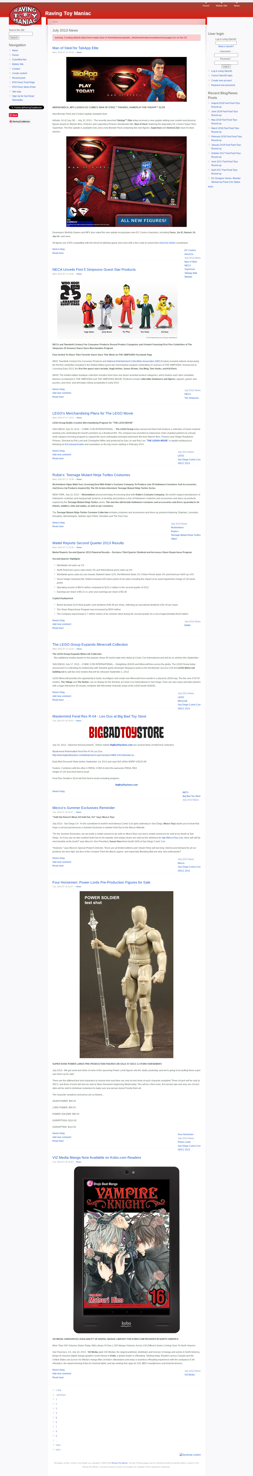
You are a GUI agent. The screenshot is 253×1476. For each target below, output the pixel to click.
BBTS (185, 792)
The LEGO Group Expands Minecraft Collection (90, 644)
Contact (16, 69)
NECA (187, 265)
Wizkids (188, 277)
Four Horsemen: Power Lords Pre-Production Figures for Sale (101, 882)
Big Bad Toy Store (192, 796)
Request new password (223, 85)
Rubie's (175, 531)
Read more (58, 253)
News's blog (58, 249)
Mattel (187, 625)
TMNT (174, 539)
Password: (226, 59)
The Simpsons (191, 398)
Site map (16, 91)
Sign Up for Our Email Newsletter (23, 98)
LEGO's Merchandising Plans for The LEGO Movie (92, 413)
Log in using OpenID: (226, 39)
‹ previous (61, 1395)
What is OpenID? (226, 46)
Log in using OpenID (221, 71)
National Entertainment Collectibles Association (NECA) (135, 361)
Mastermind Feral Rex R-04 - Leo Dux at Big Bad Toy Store (99, 716)
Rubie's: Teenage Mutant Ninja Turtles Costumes (91, 475)
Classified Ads (19, 59)
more (210, 186)
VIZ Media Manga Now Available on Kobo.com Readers (96, 1157)
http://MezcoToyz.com (172, 837)
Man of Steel (190, 262)
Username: (226, 51)
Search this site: (17, 30)
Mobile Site (221, 5)
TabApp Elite (190, 273)
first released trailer (74, 444)
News (237, 5)
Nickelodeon (177, 527)
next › (58, 1445)
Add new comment (61, 393)
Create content (19, 73)
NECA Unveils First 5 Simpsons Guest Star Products (94, 269)
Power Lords (184, 1142)
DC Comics (190, 250)
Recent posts (18, 78)
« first (58, 1390)
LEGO (181, 455)
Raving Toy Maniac (120, 1463)
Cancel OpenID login (221, 75)
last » (58, 1449)
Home (55, 22)
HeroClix (188, 254)
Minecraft (182, 701)
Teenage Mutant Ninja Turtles (186, 535)
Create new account (221, 80)
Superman (189, 269)
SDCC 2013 (184, 463)
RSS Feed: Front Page (23, 82)
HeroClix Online (167, 243)
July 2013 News (192, 258)
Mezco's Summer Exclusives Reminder (83, 808)
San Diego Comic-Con (189, 459)
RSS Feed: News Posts (24, 87)
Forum (206, 5)
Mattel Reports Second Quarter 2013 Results (88, 543)
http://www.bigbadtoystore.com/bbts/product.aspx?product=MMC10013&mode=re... (94, 755)
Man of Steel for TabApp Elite (75, 48)
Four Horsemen (186, 1134)
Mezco (181, 863)
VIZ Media (189, 1374)
